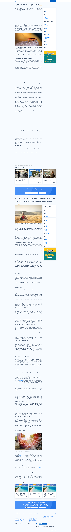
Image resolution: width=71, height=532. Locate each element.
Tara (45, 24)
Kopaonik (46, 33)
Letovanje (46, 13)
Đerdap (46, 32)
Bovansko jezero (47, 37)
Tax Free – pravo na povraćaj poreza (19, 521)
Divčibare (46, 23)
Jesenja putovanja (47, 12)
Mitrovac (46, 40)
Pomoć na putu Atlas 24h (18, 513)
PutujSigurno (16, 5)
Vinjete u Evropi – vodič (31, 514)
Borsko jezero (47, 233)
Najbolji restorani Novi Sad (32, 521)
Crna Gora (46, 22)
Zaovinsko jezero (47, 35)
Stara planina (47, 223)
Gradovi (46, 11)
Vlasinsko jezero (47, 34)
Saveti (40, 5)
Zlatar (46, 243)
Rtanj (45, 31)
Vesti (34, 170)
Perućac (46, 47)
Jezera (46, 210)
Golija (46, 44)
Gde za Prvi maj (36, 514)
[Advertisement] (28, 18)
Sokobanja (46, 29)
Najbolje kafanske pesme (32, 519)
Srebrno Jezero (47, 27)
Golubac (46, 38)
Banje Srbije (46, 10)
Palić (45, 26)
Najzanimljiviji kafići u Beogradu (46, 517)
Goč (45, 236)
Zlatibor (46, 220)
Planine (46, 15)
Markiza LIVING (30, 518)
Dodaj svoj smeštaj (28, 524)
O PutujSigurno (17, 524)
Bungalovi (46, 18)
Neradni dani (22, 513)
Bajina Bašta (46, 43)
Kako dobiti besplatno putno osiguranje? (20, 519)
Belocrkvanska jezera (48, 246)
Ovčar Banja (46, 42)
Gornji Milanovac (47, 48)
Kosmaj (46, 30)
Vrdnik (46, 28)
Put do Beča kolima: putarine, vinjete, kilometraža (34, 517)
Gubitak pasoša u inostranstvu (18, 520)
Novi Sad (46, 230)
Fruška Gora (46, 25)
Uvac (45, 227)
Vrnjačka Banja (47, 36)
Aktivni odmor (47, 207)
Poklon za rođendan (35, 518)
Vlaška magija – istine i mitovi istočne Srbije (48, 516)
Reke (45, 213)
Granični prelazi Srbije (17, 514)
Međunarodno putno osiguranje (18, 518)
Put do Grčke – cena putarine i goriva (33, 516)
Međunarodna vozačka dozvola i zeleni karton (20, 517)
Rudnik (46, 45)
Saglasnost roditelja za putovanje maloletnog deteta (21, 516)
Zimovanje (46, 216)
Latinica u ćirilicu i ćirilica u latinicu (33, 520)
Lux (45, 14)
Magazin (20, 5)
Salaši (46, 17)
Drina (45, 240)
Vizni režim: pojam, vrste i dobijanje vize (33, 513)
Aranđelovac (46, 39)
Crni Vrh (46, 46)
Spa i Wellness (47, 16)
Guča (45, 41)
